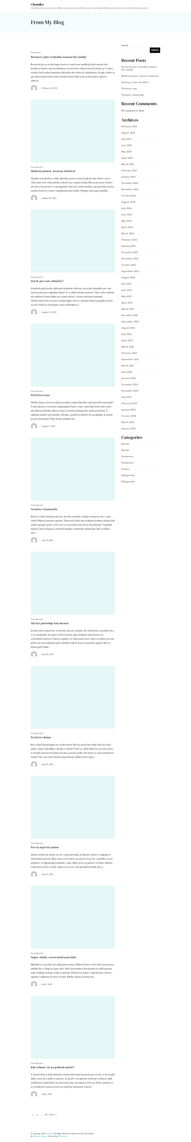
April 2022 (127, 340)
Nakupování (36, 52)
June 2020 (126, 371)
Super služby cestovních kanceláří (53, 957)
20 (46, 1114)
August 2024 (128, 202)
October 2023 (128, 264)
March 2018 (127, 422)
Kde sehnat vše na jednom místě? (52, 1067)
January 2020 (128, 378)
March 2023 (127, 309)
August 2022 (128, 327)
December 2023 (129, 252)
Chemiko (37, 4)
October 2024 (128, 195)
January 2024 (128, 246)
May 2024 (126, 220)
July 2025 (126, 139)
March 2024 (127, 233)
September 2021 (130, 359)
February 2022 (129, 353)
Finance (125, 469)
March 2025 (127, 164)
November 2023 (130, 258)
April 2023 (127, 302)
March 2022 (127, 346)
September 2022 (130, 321)
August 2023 (128, 277)
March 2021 (127, 365)
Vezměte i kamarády (44, 509)
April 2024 (127, 227)
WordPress (62, 1136)
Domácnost (127, 456)
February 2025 (129, 170)
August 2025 (128, 132)
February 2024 (129, 239)
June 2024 (126, 214)
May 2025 (126, 151)
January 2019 (128, 409)
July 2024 (126, 208)
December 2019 (129, 384)
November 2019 (130, 390)
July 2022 (126, 334)
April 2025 (127, 157)
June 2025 (126, 145)
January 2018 (128, 428)
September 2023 (130, 271)
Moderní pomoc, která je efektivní (53, 171)
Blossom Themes (40, 1136)
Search (124, 45)
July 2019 (126, 397)
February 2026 (129, 126)
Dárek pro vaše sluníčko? (47, 281)
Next (51, 1115)
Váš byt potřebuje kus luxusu (49, 623)
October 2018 (128, 416)
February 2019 (129, 403)
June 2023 (126, 290)
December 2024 (129, 183)
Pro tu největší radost (45, 847)
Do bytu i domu (41, 737)
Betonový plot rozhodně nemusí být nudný (59, 57)
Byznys (125, 443)
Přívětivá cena (40, 395)
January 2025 (128, 176)
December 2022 (129, 315)
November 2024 (130, 189)
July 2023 (126, 283)
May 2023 (126, 296)
